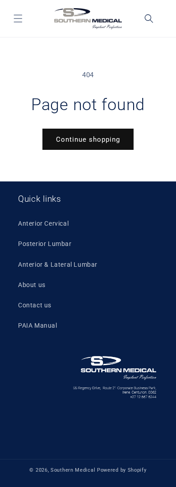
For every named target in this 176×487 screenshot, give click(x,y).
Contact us (34, 305)
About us (32, 284)
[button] (18, 18)
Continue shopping (88, 139)
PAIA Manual (37, 325)
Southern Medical (74, 470)
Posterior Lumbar (45, 243)
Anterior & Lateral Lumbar (57, 264)
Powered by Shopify (122, 470)
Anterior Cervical (43, 223)
